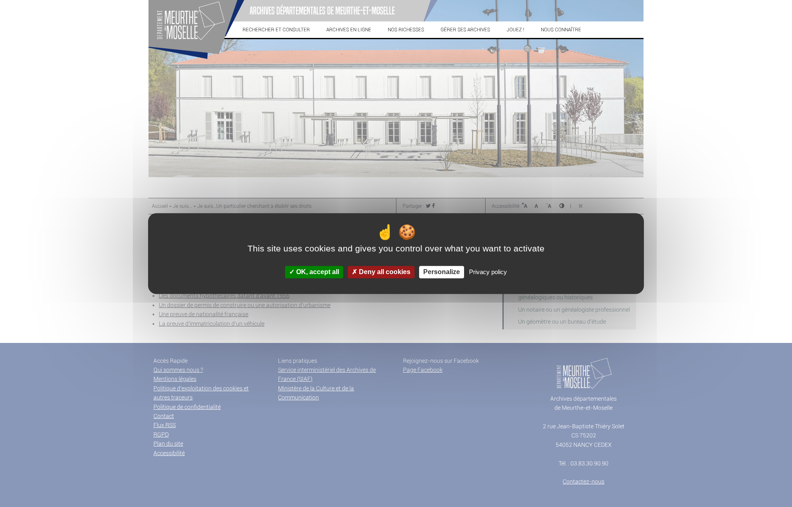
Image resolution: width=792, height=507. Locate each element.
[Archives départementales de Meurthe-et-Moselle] (196, 59)
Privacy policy (488, 272)
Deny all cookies (383, 272)
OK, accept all (317, 272)
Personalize (441, 272)
